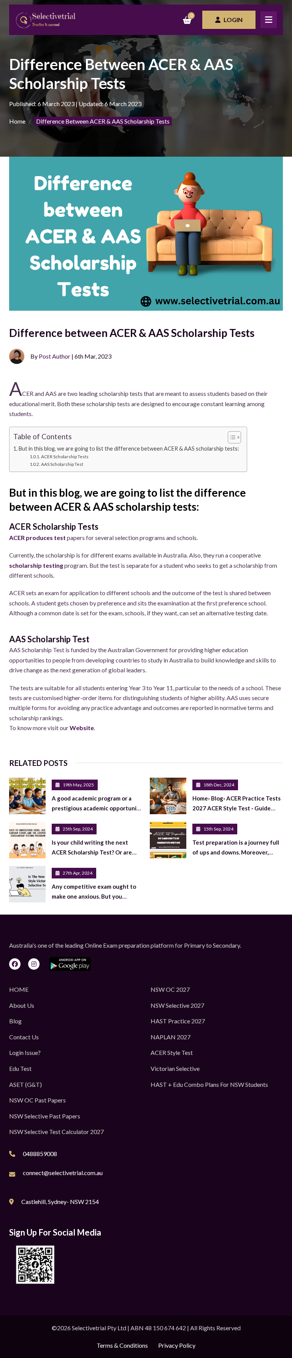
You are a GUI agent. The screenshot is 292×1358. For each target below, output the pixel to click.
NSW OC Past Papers (37, 1100)
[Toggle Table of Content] (230, 437)
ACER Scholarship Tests (64, 456)
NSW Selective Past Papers (44, 1116)
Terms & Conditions (122, 1345)
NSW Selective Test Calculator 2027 (56, 1131)
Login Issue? (25, 1052)
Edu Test (20, 1068)
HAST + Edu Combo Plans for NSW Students (209, 1084)
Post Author (54, 356)
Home (17, 121)
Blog (15, 1020)
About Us (21, 1005)
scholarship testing (36, 565)
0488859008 (40, 1153)
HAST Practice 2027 (178, 1020)
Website (82, 727)
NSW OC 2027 (170, 989)
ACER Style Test (172, 1052)
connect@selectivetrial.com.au (63, 1172)
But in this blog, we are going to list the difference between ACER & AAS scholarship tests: (129, 448)
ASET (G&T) (25, 1084)
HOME (19, 989)
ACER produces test (37, 537)
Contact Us (24, 1036)
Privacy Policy (176, 1345)
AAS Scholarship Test (62, 464)
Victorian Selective (175, 1068)
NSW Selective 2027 (177, 1005)
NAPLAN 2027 (170, 1036)
